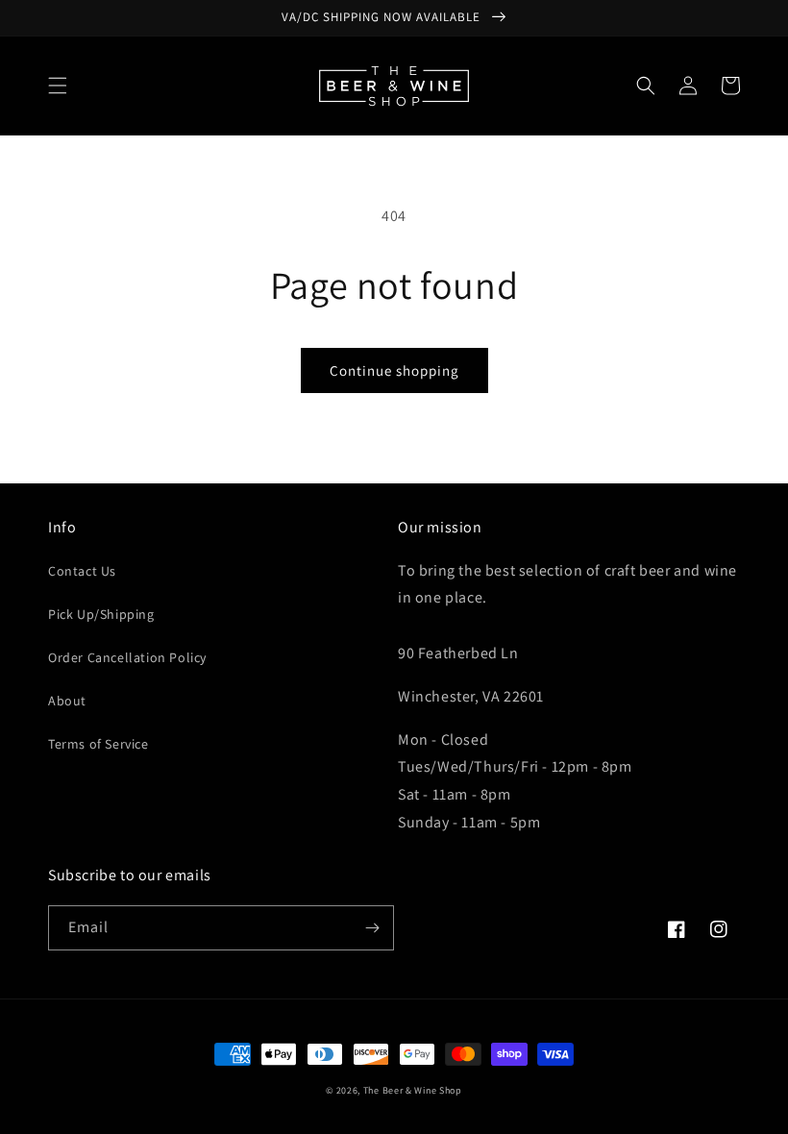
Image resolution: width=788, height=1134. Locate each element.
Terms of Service (98, 743)
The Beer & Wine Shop (412, 1090)
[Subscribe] (372, 927)
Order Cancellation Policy (127, 657)
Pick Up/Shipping (101, 614)
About (67, 700)
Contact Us (82, 570)
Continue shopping (394, 370)
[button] (58, 85)
